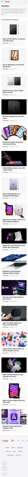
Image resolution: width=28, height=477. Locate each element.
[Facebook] (18, 441)
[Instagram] (27, 441)
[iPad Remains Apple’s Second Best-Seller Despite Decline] (14, 132)
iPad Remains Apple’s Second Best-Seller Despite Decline (13, 143)
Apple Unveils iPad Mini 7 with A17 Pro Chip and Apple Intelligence (14, 220)
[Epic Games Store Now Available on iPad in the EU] (14, 287)
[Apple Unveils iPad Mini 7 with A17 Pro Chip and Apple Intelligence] (14, 210)
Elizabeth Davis (6, 430)
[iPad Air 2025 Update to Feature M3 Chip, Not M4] (14, 55)
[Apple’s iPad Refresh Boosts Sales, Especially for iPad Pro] (14, 365)
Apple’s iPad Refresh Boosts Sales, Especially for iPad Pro (13, 375)
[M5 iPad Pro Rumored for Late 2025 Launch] (14, 106)
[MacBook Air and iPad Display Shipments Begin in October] (14, 261)
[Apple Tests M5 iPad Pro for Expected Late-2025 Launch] (14, 29)
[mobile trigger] (2, 1)
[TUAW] (7, 1)
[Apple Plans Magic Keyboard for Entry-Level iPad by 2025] (14, 313)
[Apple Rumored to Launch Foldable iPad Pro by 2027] (14, 81)
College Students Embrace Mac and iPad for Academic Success (13, 350)
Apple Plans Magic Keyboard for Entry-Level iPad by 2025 (12, 324)
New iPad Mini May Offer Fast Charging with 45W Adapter (11, 195)
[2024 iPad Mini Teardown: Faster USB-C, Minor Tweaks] (14, 158)
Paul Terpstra (5, 43)
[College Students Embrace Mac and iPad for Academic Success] (14, 339)
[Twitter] (23, 441)
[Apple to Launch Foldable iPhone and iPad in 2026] (14, 390)
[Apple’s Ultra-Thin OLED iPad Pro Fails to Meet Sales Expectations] (14, 236)
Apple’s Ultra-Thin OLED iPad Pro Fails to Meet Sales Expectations (14, 246)
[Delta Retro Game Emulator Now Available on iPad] (14, 416)
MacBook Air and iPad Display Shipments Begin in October (11, 272)
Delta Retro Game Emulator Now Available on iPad (12, 427)
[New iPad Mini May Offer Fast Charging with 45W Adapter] (14, 184)
